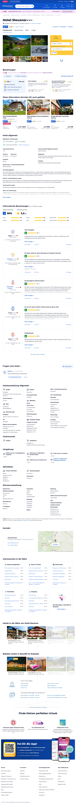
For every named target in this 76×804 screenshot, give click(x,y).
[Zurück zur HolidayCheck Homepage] (7, 6)
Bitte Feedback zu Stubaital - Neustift (30, 695)
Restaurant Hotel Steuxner (59, 568)
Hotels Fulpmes (24, 683)
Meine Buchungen (6, 771)
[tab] (56, 37)
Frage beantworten (16, 377)
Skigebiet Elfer (8, 571)
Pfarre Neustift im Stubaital (12, 568)
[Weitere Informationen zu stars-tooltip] (32, 20)
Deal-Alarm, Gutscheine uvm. (8, 779)
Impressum (42, 795)
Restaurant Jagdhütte (58, 576)
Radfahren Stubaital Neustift (36, 579)
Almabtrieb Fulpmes (10, 573)
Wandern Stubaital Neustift (36, 576)
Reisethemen (61, 781)
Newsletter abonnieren (7, 781)
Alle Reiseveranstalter (6, 792)
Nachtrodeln (32, 573)
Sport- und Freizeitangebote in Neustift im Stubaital (37, 583)
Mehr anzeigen (6, 197)
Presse (59, 776)
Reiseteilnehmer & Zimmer (58, 46)
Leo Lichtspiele (8, 606)
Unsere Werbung (62, 773)
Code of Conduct (24, 779)
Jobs (59, 779)
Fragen (33, 30)
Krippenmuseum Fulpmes (11, 576)
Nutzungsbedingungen (45, 773)
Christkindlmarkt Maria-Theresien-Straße (36, 598)
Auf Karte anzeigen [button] (36, 23)
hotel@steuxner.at (14, 543)
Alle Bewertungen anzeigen (37, 354)
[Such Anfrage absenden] (32, 6)
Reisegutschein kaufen (7, 784)
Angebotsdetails (26, 520)
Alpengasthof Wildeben (59, 573)
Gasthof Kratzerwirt (58, 571)
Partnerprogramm (25, 776)
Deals (4, 1)
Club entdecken (56, 11)
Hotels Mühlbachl (51, 685)
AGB (40, 784)
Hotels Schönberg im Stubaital (54, 687)
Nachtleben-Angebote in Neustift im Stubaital (13, 610)
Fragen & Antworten (6, 776)
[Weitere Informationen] (17, 127)
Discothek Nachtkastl (10, 595)
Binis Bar (7, 598)
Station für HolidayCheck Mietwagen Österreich (60, 459)
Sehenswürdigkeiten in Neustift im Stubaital (14, 583)
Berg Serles (8, 579)
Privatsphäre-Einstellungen (46, 779)
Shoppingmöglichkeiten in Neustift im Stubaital (38, 610)
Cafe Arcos (7, 603)
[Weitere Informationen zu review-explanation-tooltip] (23, 26)
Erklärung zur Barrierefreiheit (46, 789)
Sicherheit (41, 792)
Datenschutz (42, 776)
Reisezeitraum (54, 41)
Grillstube (55, 579)
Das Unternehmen (62, 771)
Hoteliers (22, 771)
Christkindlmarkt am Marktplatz (36, 603)
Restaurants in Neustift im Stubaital (59, 583)
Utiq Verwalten (43, 781)
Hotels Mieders (24, 685)
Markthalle (31, 601)
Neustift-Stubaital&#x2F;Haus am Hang (57, 697)
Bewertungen (18, 30)
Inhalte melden (5, 795)
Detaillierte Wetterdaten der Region (38, 707)
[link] (47, 6)
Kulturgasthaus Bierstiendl (12, 601)
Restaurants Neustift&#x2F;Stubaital (56, 695)
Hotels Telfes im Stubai (53, 683)
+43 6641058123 (14, 545)
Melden (26, 377)
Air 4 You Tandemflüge (35, 568)
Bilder (27, 30)
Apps (2, 789)
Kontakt (59, 1)
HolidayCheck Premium (7, 787)
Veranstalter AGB (43, 771)
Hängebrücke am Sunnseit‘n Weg (36, 571)
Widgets (22, 773)
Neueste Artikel (62, 784)
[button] (17, 45)
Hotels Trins (24, 687)
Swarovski (31, 606)
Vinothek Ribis (32, 595)
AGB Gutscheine (43, 787)
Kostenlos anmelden (67, 11)
